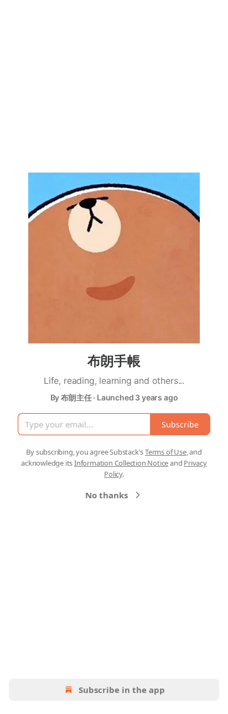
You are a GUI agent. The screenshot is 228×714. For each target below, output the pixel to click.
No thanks (106, 495)
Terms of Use (165, 452)
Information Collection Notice (121, 463)
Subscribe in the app (122, 689)
